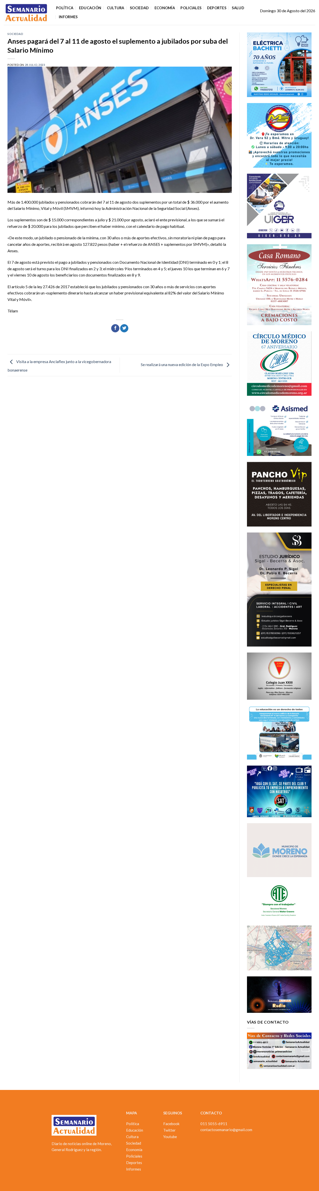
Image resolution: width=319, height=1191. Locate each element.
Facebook (171, 1123)
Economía (165, 8)
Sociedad (139, 8)
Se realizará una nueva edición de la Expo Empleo (182, 364)
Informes (68, 17)
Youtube (170, 1136)
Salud (238, 8)
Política (64, 8)
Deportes (216, 8)
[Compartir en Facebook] (115, 328)
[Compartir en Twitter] (124, 328)
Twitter (169, 1130)
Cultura (115, 8)
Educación (90, 8)
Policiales (190, 8)
